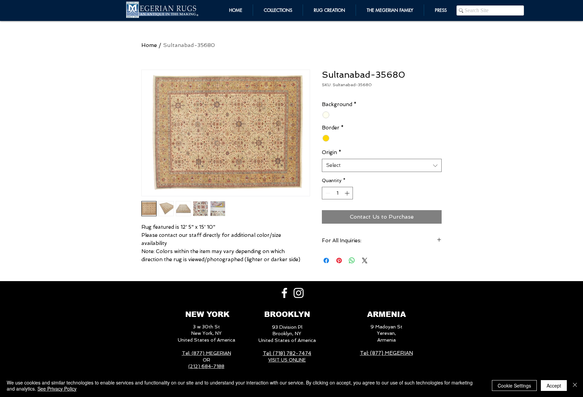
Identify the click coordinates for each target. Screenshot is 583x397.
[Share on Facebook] (326, 260)
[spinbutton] (337, 193)
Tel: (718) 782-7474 (287, 353)
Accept (554, 385)
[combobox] (382, 165)
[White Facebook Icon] (284, 293)
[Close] (575, 385)
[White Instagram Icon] (298, 293)
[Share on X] (365, 260)
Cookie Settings (514, 385)
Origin (331, 152)
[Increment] (347, 193)
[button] (390, 10)
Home (149, 45)
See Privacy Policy (57, 388)
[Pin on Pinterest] (339, 260)
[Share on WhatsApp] (352, 260)
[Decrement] (327, 193)
